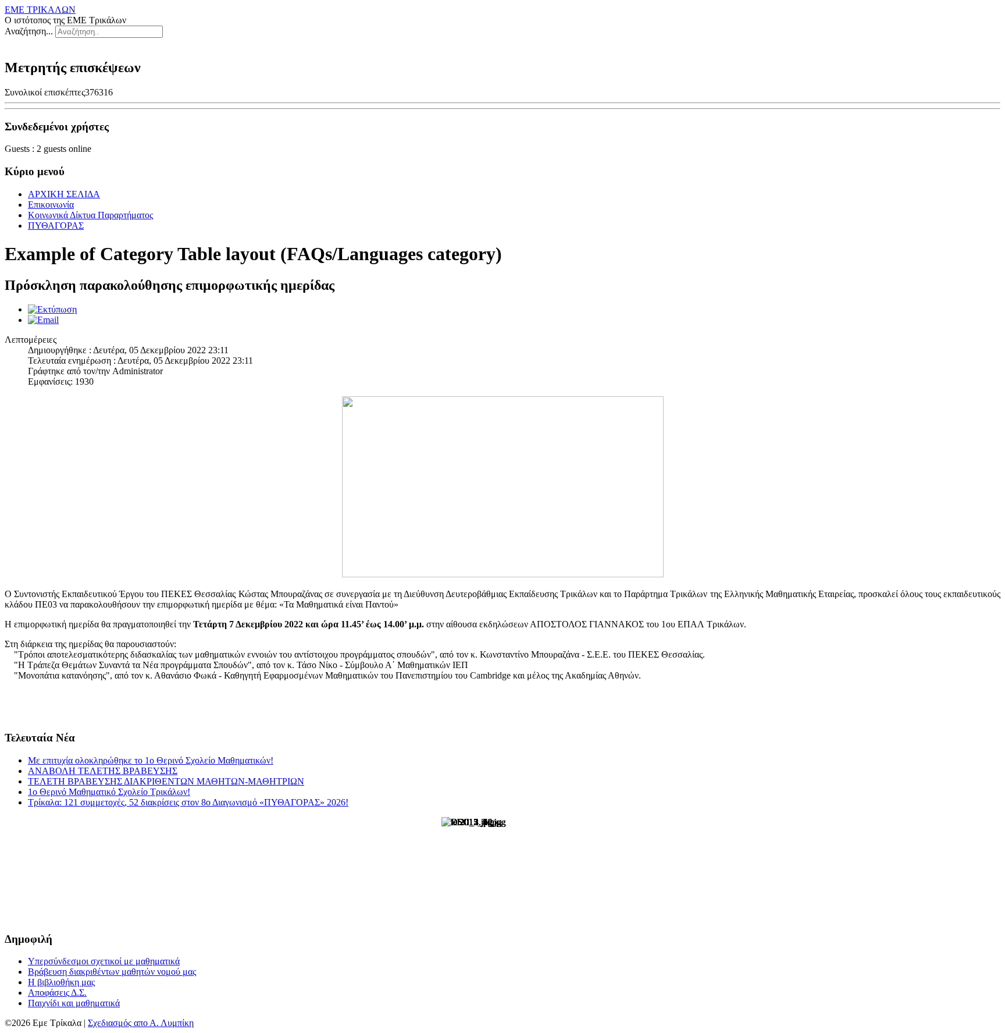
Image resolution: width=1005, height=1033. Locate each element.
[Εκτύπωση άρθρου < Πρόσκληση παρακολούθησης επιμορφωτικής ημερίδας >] (52, 309)
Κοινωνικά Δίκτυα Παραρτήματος (90, 215)
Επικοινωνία (51, 205)
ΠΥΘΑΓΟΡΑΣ (56, 225)
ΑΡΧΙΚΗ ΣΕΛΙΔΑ (64, 194)
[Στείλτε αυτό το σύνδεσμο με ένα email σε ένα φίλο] (43, 320)
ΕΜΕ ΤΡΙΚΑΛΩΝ (40, 10)
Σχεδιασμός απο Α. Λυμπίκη (141, 1023)
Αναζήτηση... (29, 31)
